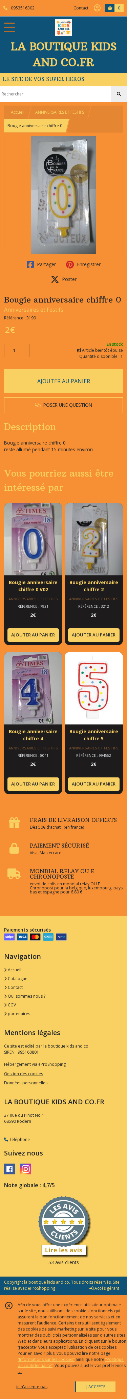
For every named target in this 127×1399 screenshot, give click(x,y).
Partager (46, 264)
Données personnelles (25, 1083)
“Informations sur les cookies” (46, 1359)
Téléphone (19, 1139)
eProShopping (41, 1288)
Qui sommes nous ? (26, 996)
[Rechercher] (119, 94)
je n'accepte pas (31, 1387)
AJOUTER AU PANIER (63, 381)
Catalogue (17, 978)
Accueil (17, 112)
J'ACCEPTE (95, 1387)
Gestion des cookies (23, 1074)
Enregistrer (88, 264)
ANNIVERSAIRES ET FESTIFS (59, 112)
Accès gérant (106, 1288)
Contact (80, 8)
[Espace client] (97, 8)
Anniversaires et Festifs (33, 309)
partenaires (18, 1014)
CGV (11, 1005)
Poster (69, 279)
